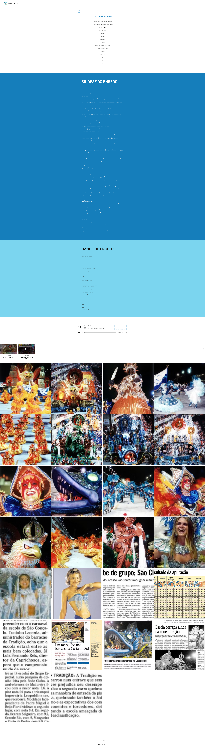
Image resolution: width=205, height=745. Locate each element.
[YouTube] (104, 740)
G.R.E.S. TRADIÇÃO (13, 3)
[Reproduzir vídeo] (9, 349)
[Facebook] (100, 740)
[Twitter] (101, 740)
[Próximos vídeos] (203, 349)
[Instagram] (103, 740)
